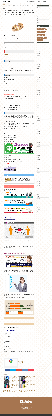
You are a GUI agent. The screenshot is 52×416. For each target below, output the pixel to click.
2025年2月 (38, 77)
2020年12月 (38, 170)
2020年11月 (38, 172)
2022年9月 (38, 131)
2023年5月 (38, 116)
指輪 (42, 38)
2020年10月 (38, 174)
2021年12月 (38, 148)
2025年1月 (38, 79)
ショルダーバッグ (40, 28)
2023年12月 (38, 103)
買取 (38, 18)
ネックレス (43, 32)
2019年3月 (38, 209)
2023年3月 (38, 120)
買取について (45, 1)
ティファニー (39, 35)
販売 (38, 16)
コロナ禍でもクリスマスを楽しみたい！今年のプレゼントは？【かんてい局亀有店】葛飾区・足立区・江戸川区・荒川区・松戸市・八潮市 (19, 394)
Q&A (48, 1)
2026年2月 (38, 55)
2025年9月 (38, 64)
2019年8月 (38, 200)
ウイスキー (39, 32)
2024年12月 (38, 81)
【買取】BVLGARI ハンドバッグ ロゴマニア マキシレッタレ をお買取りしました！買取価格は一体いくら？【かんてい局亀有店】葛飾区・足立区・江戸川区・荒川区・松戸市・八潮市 (19, 391)
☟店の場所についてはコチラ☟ (11, 355)
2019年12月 (38, 192)
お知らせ (38, 7)
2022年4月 (38, 140)
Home (27, 1)
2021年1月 (38, 168)
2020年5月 (38, 183)
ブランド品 (39, 38)
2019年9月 (38, 198)
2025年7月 (38, 68)
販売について (35, 1)
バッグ (46, 38)
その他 (38, 9)
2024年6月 (38, 92)
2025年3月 (38, 75)
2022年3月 (38, 142)
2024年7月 (38, 90)
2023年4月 (38, 118)
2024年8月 (38, 88)
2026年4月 (38, 51)
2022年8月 (38, 133)
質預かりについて (40, 1)
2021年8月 (38, 155)
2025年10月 (38, 62)
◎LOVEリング (6, 54)
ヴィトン (45, 28)
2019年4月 (38, 207)
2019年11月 (38, 194)
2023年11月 (38, 105)
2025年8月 (38, 66)
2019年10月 (38, 196)
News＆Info (31, 1)
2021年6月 (38, 159)
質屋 (38, 22)
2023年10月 (38, 107)
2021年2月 (38, 166)
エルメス (44, 35)
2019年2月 (38, 211)
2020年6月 (38, 181)
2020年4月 (38, 185)
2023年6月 (38, 114)
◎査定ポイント (6, 56)
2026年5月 (38, 49)
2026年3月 (38, 53)
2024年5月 (38, 94)
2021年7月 (38, 157)
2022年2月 (38, 144)
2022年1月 (38, 146)
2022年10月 (38, 129)
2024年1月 (38, 101)
